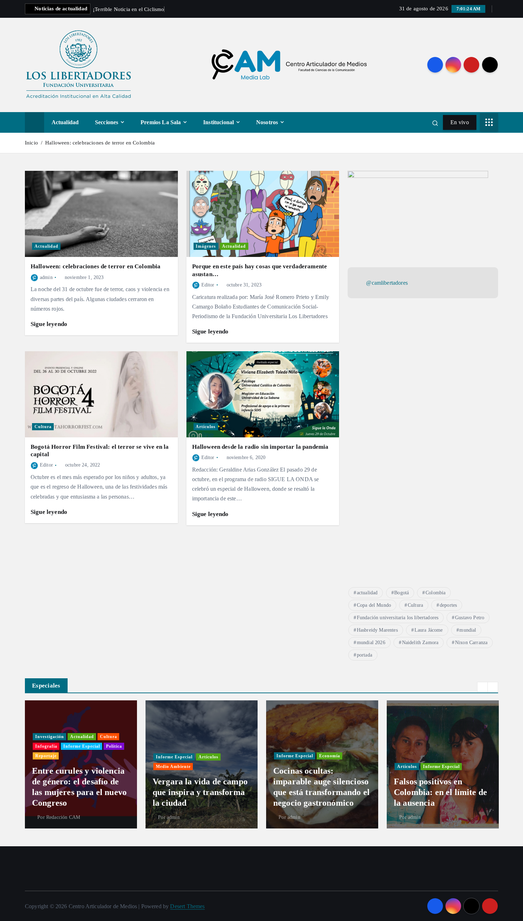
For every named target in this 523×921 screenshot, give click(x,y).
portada (364, 655)
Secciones (106, 122)
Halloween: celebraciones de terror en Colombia (100, 143)
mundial (467, 630)
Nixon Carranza (471, 642)
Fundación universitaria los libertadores (397, 617)
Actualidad (65, 122)
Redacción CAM (63, 817)
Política (114, 746)
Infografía (46, 746)
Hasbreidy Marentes (377, 630)
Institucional (218, 122)
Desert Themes (187, 906)
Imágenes (206, 246)
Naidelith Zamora (420, 642)
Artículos (206, 426)
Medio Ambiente (173, 766)
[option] (81, 764)
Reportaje (46, 755)
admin (46, 277)
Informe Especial (81, 746)
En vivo (459, 122)
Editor (208, 285)
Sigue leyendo (50, 324)
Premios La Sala (161, 122)
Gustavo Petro (469, 617)
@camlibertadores (387, 283)
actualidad (367, 592)
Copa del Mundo (374, 605)
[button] (482, 687)
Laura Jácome (428, 630)
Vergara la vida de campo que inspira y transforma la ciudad (200, 792)
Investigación (49, 736)
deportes (448, 605)
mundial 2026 (371, 642)
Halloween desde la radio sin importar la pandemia (260, 446)
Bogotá (401, 592)
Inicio (31, 143)
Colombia (435, 592)
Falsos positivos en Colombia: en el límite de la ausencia (440, 792)
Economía (329, 755)
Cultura (43, 426)
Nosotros (267, 122)
